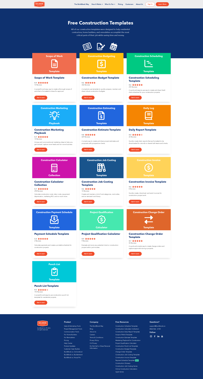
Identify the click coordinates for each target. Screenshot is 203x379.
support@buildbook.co (157, 326)
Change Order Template (123, 352)
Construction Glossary (122, 363)
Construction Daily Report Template (127, 332)
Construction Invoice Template (125, 358)
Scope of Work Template (123, 335)
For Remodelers (69, 338)
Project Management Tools (73, 329)
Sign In (150, 4)
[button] (97, 4)
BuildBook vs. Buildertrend (73, 355)
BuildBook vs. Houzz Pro (72, 358)
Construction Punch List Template (126, 346)
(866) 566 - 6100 (155, 329)
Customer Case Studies (72, 349)
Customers (129, 4)
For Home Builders (70, 335)
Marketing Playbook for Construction (127, 340)
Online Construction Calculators (126, 369)
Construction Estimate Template (126, 338)
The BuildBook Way (81, 4)
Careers (92, 335)
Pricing (120, 4)
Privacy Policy (94, 340)
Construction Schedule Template (126, 326)
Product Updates (69, 346)
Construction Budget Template (125, 349)
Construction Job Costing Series (126, 366)
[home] (39, 4)
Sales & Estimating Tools (72, 326)
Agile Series (119, 372)
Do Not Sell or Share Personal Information (100, 347)
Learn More (162, 4)
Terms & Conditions (96, 338)
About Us (139, 4)
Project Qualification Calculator (125, 343)
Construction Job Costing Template (127, 355)
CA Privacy (93, 343)
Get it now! (41, 98)
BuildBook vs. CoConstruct (73, 352)
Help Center (68, 343)
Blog (91, 329)
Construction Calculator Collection (127, 329)
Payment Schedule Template (124, 360)
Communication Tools (71, 332)
